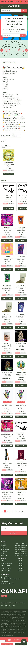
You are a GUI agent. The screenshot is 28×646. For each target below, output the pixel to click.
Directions (21, 568)
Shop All (3, 560)
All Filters (6, 135)
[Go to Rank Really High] (14, 640)
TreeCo (7, 462)
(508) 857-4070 (6, 577)
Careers (20, 563)
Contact (20, 565)
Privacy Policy (4, 605)
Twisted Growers (8, 162)
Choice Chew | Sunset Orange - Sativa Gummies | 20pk (20, 230)
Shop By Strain (5, 570)
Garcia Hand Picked (21, 343)
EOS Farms (21, 285)
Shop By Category (7, 563)
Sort (13, 134)
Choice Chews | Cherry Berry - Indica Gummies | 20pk (21, 259)
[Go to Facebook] (2, 596)
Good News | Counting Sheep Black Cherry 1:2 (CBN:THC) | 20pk (21, 465)
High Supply (7, 343)
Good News (21, 462)
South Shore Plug (8, 195)
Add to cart (9, 174)
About (20, 560)
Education (21, 570)
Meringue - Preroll (7, 463)
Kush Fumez (7, 374)
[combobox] (21, 349)
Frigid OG (24, 197)
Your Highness (7, 491)
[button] (2, 6)
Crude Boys (7, 404)
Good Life (8, 197)
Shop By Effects (6, 568)
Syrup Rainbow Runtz (7, 492)
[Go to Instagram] (5, 596)
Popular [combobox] (14, 136)
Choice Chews (21, 227)
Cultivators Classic (21, 372)
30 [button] (23, 511)
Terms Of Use (12, 605)
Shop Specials (5, 565)
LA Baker (21, 345)
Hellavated (7, 227)
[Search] (24, 10)
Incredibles (7, 256)
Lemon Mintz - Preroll (8, 164)
